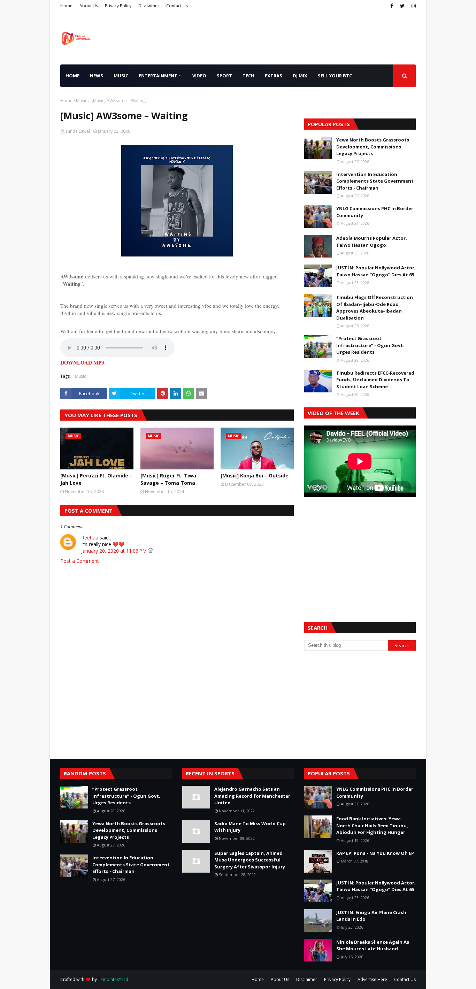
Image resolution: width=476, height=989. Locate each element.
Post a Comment (79, 561)
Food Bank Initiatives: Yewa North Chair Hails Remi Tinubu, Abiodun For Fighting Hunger (372, 825)
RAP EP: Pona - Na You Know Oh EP (375, 853)
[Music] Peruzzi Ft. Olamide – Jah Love (96, 479)
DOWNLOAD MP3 (82, 362)
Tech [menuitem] (248, 75)
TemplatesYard (113, 979)
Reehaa (89, 537)
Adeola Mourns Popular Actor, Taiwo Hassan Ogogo (371, 241)
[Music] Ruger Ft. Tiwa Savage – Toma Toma (168, 479)
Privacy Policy (118, 6)
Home (66, 6)
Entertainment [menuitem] (158, 75)
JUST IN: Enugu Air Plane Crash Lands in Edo (371, 915)
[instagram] (413, 6)
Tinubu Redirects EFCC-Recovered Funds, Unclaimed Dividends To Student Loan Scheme (375, 380)
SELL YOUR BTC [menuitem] (335, 75)
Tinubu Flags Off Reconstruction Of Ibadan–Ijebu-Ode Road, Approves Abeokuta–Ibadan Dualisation (374, 307)
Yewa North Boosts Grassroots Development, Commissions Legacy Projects (372, 146)
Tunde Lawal (77, 131)
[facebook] (392, 6)
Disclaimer (148, 6)
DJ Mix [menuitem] (300, 75)
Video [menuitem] (199, 75)
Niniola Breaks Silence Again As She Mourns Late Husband (372, 945)
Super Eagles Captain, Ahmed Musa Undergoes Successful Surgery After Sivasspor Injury (249, 860)
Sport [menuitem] (224, 75)
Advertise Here (372, 979)
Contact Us (177, 6)
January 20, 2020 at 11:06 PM (114, 550)
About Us (88, 6)
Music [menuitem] (121, 75)
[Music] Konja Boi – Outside (255, 475)
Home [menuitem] (72, 75)
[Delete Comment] (150, 550)
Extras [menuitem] (273, 75)
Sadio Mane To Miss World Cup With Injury (250, 827)
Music (81, 101)
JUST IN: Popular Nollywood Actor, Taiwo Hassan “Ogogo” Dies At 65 (376, 271)
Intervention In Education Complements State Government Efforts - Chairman (375, 181)
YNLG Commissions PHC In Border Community (374, 212)
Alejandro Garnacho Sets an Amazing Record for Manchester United (252, 796)
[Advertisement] (360, 551)
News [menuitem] (96, 75)
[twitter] (402, 6)
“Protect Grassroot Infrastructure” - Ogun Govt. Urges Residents (370, 345)
